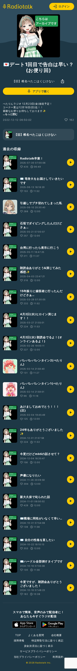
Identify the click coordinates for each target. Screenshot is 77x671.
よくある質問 (36, 635)
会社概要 (56, 635)
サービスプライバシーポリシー (38, 651)
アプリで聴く (41, 91)
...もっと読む (10, 114)
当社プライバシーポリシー (30, 656)
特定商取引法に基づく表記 (47, 640)
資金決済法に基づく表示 (38, 645)
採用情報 (19, 640)
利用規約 (58, 656)
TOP (18, 635)
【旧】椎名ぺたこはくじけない (33, 81)
